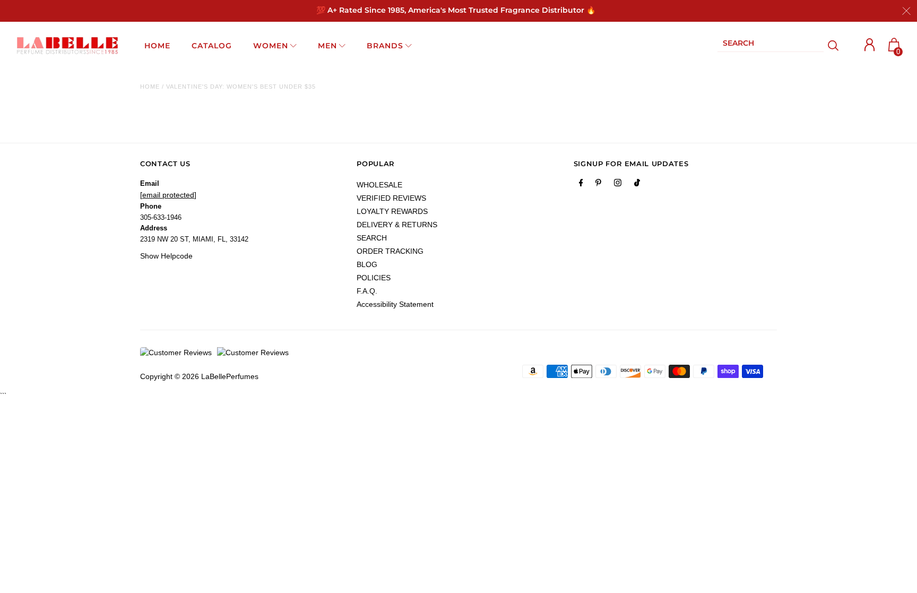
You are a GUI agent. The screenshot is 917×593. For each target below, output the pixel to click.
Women (270, 45)
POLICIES (374, 277)
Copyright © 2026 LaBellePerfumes (199, 376)
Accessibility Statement (395, 304)
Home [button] (157, 45)
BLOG (367, 264)
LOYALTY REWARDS (392, 211)
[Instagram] (617, 185)
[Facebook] (581, 185)
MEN (327, 45)
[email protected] (168, 195)
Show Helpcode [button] (166, 256)
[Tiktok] (637, 185)
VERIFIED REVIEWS (391, 198)
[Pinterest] (598, 185)
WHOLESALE (379, 185)
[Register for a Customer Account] (869, 44)
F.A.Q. (367, 291)
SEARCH (372, 238)
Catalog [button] (212, 45)
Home (150, 86)
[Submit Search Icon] (833, 45)
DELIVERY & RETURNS (397, 224)
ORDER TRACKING (390, 251)
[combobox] (770, 45)
